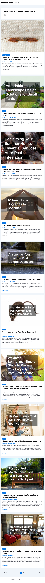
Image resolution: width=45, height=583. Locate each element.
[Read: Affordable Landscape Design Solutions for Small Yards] (22, 92)
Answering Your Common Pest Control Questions (21, 279)
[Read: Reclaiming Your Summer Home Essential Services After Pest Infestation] (22, 148)
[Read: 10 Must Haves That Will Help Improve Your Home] (22, 419)
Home (4, 111)
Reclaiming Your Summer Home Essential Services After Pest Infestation (22, 170)
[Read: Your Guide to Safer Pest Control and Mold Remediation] (22, 310)
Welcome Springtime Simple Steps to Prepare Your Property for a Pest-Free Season (22, 388)
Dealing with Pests (6, 55)
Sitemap (32, 579)
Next (40, 572)
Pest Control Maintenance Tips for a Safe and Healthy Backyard (20, 496)
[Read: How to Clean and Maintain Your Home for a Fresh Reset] (22, 529)
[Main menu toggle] (42, 2)
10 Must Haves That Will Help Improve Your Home (21, 441)
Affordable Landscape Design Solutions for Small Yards (21, 114)
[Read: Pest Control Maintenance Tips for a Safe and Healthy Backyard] (22, 473)
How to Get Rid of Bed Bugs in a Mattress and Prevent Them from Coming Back (20, 58)
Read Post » (5, 72)
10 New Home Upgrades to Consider (16, 225)
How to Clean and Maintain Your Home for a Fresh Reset (22, 552)
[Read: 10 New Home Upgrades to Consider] (22, 204)
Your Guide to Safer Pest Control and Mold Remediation (19, 333)
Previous (5, 572)
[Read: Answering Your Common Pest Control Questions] (22, 258)
